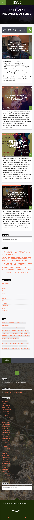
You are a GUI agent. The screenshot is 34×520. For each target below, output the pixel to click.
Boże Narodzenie (8, 323)
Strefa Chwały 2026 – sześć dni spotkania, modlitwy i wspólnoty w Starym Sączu (16, 252)
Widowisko (6, 348)
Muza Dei (20, 335)
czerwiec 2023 (6, 445)
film (26, 330)
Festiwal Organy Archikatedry (13, 330)
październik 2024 (6, 424)
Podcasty (26, 506)
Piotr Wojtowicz (7, 56)
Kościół (12, 335)
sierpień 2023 (5, 441)
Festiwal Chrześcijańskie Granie (13, 328)
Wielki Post (16, 348)
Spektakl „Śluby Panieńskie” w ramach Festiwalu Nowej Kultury (17, 144)
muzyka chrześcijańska (10, 338)
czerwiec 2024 (6, 430)
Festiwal (5, 37)
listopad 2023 (5, 434)
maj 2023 (4, 447)
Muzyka (27, 335)
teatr (27, 343)
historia (15, 333)
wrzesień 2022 (6, 463)
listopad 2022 (5, 459)
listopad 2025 (5, 407)
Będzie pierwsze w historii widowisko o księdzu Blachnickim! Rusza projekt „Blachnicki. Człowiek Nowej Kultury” (17, 258)
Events (4, 286)
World (3, 308)
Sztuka (9, 134)
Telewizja (4, 303)
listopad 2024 (5, 422)
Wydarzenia (17, 134)
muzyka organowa (8, 341)
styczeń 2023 (5, 455)
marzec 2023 (5, 451)
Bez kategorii (5, 283)
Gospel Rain (6, 333)
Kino (3, 291)
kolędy (26, 333)
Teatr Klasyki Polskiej (10, 346)
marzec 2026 (5, 403)
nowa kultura (22, 341)
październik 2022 (6, 461)
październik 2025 (6, 410)
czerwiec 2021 (6, 476)
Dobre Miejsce (20, 323)
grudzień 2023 (6, 432)
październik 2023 (6, 436)
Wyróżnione (5, 313)
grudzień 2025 (6, 405)
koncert (5, 335)
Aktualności (15, 506)
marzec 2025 (5, 420)
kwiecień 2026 (6, 401)
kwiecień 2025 (6, 418)
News (16, 37)
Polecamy (5, 298)
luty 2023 (4, 453)
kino (21, 333)
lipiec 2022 (5, 467)
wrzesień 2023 (6, 438)
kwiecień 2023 (6, 449)
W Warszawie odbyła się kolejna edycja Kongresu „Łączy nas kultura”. (17, 268)
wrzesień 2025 (6, 412)
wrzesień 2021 (5, 469)
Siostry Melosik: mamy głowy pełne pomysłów (17, 97)
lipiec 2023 (5, 443)
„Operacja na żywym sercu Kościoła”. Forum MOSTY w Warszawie (17, 263)
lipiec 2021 (4, 474)
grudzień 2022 (6, 457)
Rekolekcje (13, 343)
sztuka (20, 343)
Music (11, 37)
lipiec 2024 (5, 428)
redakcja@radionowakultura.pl (13, 392)
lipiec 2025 (5, 416)
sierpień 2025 (5, 414)
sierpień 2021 (5, 471)
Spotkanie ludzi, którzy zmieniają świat (15, 272)
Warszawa (23, 346)
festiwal (5, 325)
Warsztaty (5, 305)
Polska (4, 343)
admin (4, 154)
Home (5, 506)
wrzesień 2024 (6, 426)
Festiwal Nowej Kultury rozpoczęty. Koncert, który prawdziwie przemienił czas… (16, 197)
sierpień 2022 (5, 465)
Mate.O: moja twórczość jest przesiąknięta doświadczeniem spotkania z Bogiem (17, 46)
